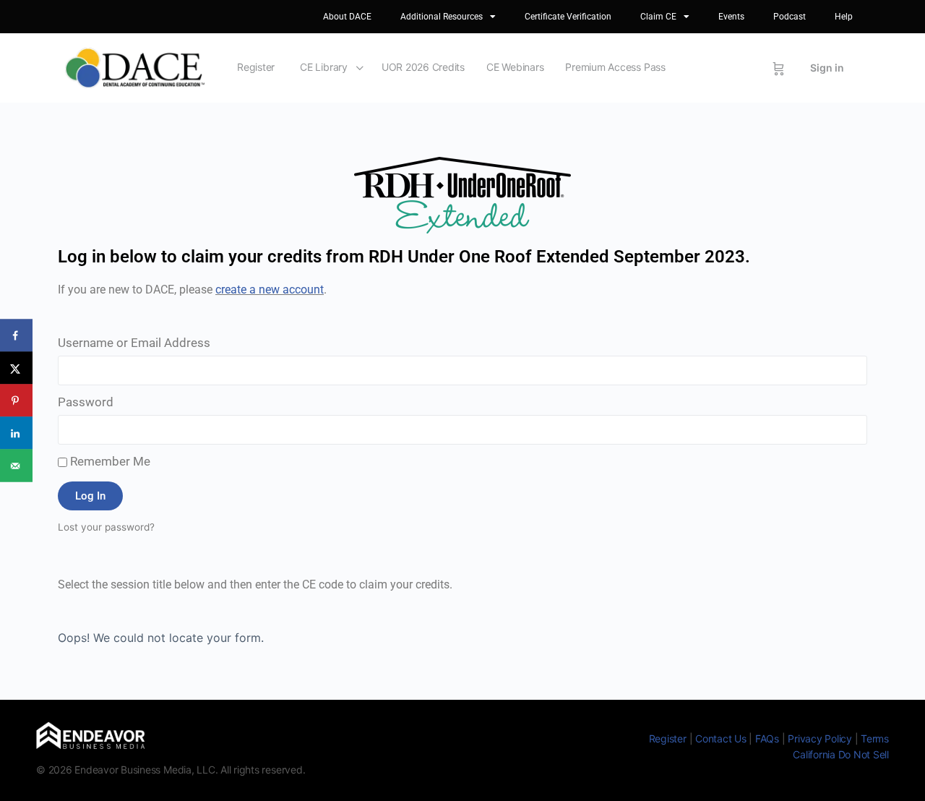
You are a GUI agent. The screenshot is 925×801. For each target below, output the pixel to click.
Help (844, 17)
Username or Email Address (134, 342)
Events (731, 17)
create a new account (269, 289)
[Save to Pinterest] (16, 401)
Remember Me (108, 461)
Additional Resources (441, 17)
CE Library (324, 67)
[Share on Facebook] (16, 336)
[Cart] (778, 67)
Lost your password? (106, 527)
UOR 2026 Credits (423, 67)
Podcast (789, 17)
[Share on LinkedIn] (16, 433)
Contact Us (721, 738)
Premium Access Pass (615, 67)
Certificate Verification (568, 17)
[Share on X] (16, 368)
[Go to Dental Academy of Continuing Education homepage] (135, 66)
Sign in (827, 67)
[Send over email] (16, 466)
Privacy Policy (820, 738)
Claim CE (658, 17)
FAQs (767, 738)
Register (256, 67)
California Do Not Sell (841, 754)
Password (85, 402)
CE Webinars (514, 67)
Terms (875, 738)
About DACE (347, 17)
